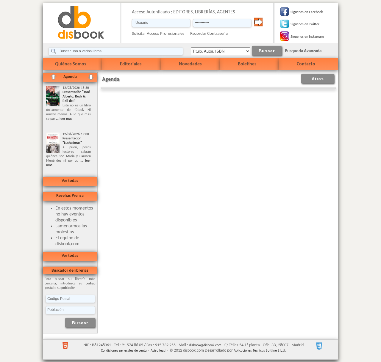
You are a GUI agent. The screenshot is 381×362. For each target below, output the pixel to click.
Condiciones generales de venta (124, 350)
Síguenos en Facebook (307, 12)
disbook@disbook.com (205, 345)
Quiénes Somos (70, 64)
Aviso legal (158, 350)
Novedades (190, 64)
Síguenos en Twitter (305, 24)
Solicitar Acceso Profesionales (158, 34)
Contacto (306, 64)
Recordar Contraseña (209, 34)
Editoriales (130, 64)
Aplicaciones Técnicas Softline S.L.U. (260, 350)
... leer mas (63, 119)
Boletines (247, 64)
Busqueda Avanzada (303, 51)
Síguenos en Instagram (307, 37)
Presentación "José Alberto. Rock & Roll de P (76, 96)
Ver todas (70, 181)
